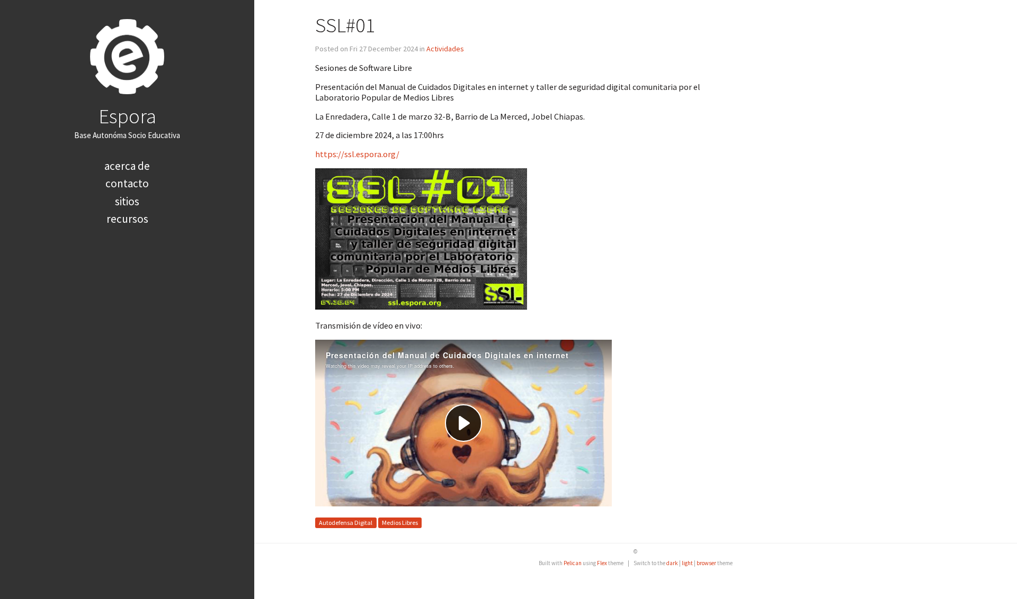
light (687, 563)
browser (706, 563)
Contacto (127, 183)
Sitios (127, 201)
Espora (127, 116)
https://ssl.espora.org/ (357, 154)
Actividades (445, 48)
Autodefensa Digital (345, 523)
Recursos (127, 219)
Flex (602, 563)
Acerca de (127, 166)
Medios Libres (400, 523)
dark (672, 563)
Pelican (573, 563)
